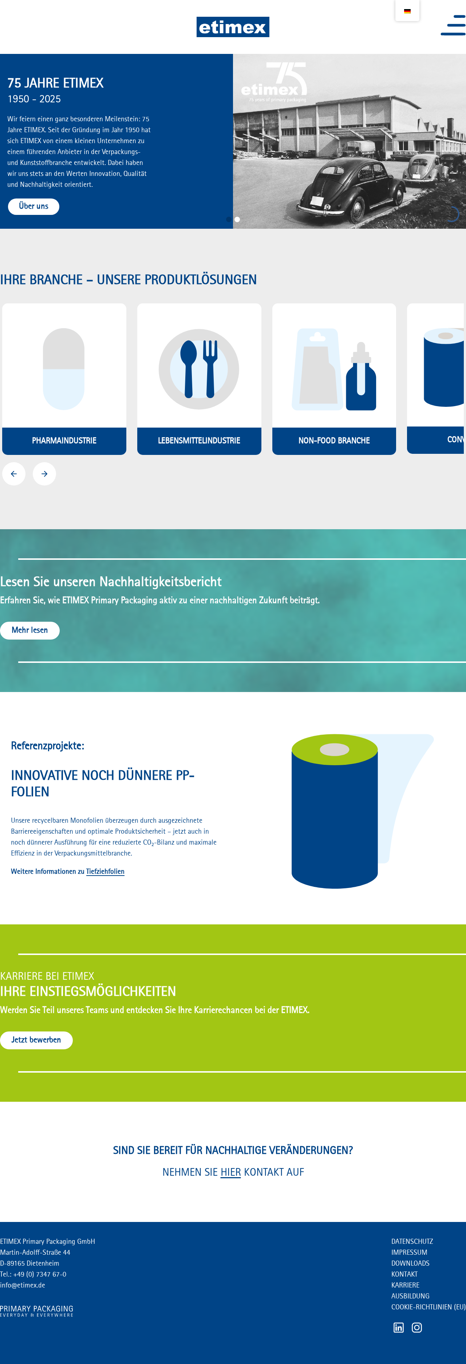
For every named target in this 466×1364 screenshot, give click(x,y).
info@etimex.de (22, 1285)
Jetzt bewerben (36, 1040)
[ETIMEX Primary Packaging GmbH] (233, 27)
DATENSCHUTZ (412, 1242)
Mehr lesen (30, 630)
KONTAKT (404, 1274)
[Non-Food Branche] (334, 379)
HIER (231, 1172)
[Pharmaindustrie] (64, 379)
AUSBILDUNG (410, 1296)
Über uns (33, 207)
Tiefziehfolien (105, 872)
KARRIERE (405, 1285)
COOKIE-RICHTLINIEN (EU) (428, 1307)
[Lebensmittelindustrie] (199, 379)
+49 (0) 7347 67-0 (38, 1274)
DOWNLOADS (410, 1263)
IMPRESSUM (409, 1253)
